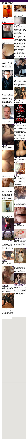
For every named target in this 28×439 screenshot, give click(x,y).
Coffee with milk (17, 157)
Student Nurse (4, 145)
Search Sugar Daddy (17, 123)
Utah (10, 2)
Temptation (4, 260)
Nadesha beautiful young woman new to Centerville (7, 285)
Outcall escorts (3, 2)
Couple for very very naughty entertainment (7, 240)
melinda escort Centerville (6, 308)
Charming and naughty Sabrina (7, 59)
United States (7, 2)
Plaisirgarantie (16, 199)
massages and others (5, 17)
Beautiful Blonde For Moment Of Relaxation (19, 175)
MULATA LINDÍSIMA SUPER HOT (20, 99)
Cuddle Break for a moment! (19, 238)
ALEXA (3, 39)
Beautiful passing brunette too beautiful (19, 12)
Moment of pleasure (17, 223)
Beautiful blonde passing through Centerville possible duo (20, 285)
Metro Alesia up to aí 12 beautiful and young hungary (20, 263)
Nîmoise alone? (4, 119)
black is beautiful (17, 24)
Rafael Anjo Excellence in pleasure (20, 77)
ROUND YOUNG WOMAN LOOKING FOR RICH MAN (6, 172)
